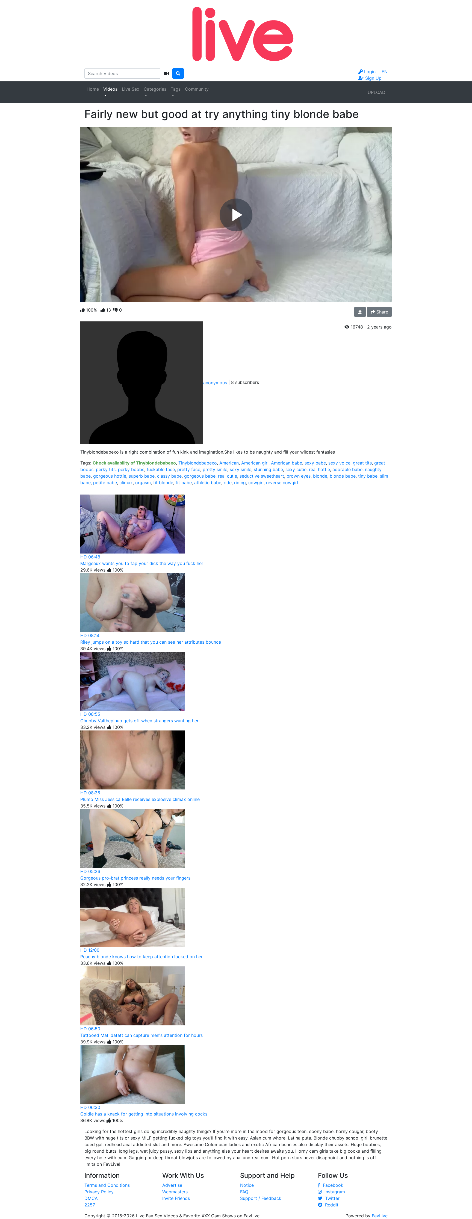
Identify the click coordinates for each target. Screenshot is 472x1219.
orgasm (143, 482)
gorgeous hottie (109, 476)
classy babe (169, 476)
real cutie (227, 476)
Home (93, 89)
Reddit (330, 1205)
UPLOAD (376, 92)
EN (385, 71)
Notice (247, 1185)
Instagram (333, 1191)
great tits (362, 463)
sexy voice (339, 463)
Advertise (172, 1185)
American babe (286, 463)
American (229, 463)
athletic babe (207, 482)
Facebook (331, 1185)
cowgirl (256, 482)
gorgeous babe (200, 476)
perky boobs (131, 469)
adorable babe (347, 469)
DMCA (91, 1198)
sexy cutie (295, 469)
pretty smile (215, 469)
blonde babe (343, 476)
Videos (110, 89)
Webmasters (175, 1191)
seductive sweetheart (262, 476)
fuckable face (161, 469)
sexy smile (240, 469)
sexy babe (315, 463)
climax (126, 482)
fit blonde (163, 482)
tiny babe (367, 476)
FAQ (244, 1191)
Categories (155, 89)
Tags (176, 89)
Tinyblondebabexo (197, 463)
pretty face (188, 469)
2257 (89, 1205)
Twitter (331, 1198)
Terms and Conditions (107, 1185)
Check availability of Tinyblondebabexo (134, 463)
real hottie (319, 469)
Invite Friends (176, 1198)
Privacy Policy (99, 1191)
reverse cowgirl (282, 482)
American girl (255, 463)
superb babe (142, 476)
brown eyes (299, 476)
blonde (320, 476)
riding (240, 482)
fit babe (184, 482)
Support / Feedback (260, 1198)
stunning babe (268, 469)
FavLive (380, 1215)
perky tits (106, 469)
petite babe (105, 482)
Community (197, 89)
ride (228, 482)
